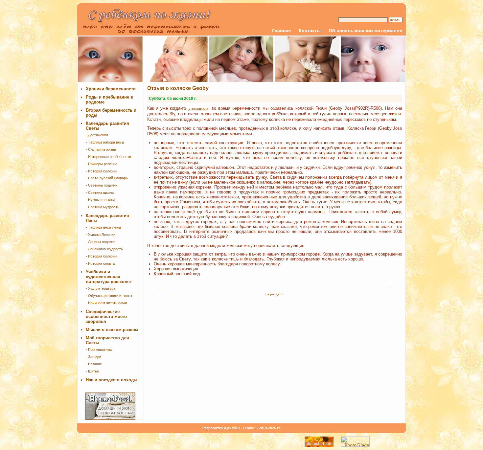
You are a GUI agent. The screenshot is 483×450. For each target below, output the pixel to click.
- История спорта (100, 263)
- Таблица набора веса (105, 142)
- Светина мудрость (102, 207)
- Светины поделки (101, 185)
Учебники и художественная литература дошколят (109, 276)
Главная (281, 30)
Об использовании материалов (365, 30)
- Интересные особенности (108, 157)
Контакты (310, 30)
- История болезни (101, 171)
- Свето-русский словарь (107, 178)
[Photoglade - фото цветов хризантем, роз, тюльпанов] (355, 445)
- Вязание (94, 364)
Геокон (249, 428)
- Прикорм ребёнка (101, 164)
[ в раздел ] (274, 294)
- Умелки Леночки (100, 234)
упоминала (198, 108)
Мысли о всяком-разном (112, 329)
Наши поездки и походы (111, 379)
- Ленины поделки (100, 242)
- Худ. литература (100, 288)
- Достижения (97, 135)
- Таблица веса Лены (103, 227)
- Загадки (93, 357)
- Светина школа (100, 192)
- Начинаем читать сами (106, 303)
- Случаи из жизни (101, 149)
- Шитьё (92, 371)
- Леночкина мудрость (104, 249)
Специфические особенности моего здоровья (106, 316)
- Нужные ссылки (100, 200)
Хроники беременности (111, 88)
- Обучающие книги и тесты (109, 296)
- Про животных (99, 349)
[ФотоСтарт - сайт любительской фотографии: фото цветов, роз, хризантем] (319, 445)
